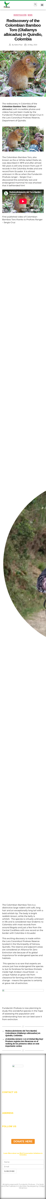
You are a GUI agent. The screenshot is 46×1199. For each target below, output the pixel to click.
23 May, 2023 (32, 45)
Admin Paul (18, 45)
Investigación (20, 15)
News (30, 15)
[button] (42, 5)
